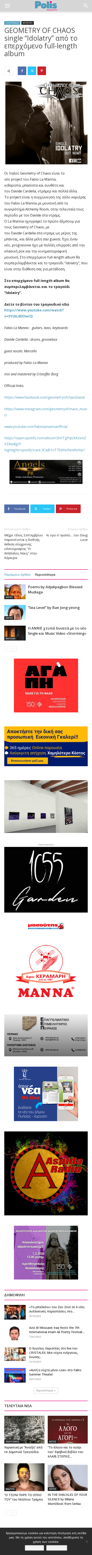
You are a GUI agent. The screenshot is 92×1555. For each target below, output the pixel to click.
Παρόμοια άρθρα (17, 574)
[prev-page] (7, 649)
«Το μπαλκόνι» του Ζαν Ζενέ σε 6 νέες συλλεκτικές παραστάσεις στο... (57, 1309)
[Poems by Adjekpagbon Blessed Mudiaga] (15, 591)
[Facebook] (22, 71)
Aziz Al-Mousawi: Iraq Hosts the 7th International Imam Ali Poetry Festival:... (57, 1330)
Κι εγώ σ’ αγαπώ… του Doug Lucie (67, 537)
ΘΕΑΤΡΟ (10, 1489)
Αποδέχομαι (34, 1548)
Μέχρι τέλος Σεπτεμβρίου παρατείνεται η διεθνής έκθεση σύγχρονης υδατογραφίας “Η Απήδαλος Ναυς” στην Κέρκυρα (23, 546)
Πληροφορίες (56, 1548)
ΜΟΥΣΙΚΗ (28, 22)
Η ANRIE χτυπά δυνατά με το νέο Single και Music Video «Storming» (57, 631)
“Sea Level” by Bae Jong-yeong (54, 607)
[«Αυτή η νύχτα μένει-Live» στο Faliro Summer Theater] (15, 1375)
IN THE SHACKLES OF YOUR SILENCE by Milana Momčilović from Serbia (67, 1499)
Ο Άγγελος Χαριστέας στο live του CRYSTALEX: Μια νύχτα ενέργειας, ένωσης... (53, 1352)
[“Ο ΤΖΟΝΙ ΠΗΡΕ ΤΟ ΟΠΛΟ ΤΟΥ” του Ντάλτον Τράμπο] (24, 1477)
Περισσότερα (45, 574)
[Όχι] (87, 1541)
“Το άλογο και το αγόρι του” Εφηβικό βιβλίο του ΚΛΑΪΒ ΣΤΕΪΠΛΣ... (65, 1451)
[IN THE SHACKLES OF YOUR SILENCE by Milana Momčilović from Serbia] (68, 1477)
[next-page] (13, 649)
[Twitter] (32, 71)
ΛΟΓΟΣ (9, 597)
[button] (7, 6)
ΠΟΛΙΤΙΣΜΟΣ (12, 22)
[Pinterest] (41, 71)
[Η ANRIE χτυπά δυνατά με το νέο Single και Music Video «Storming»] (15, 633)
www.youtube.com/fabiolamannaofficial (35, 426)
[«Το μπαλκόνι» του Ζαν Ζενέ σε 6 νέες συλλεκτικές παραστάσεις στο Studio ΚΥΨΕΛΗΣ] (15, 1312)
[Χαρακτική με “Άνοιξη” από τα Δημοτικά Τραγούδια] (24, 1430)
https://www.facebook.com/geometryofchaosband (44, 397)
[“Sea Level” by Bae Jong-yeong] (15, 612)
